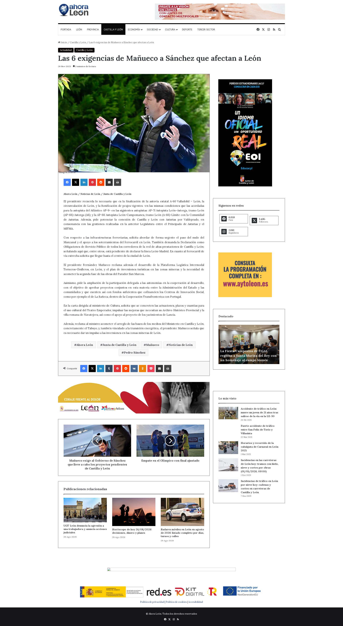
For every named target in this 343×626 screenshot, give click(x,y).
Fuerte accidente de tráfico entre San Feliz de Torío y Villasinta (258, 429)
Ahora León (85, 345)
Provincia (93, 29)
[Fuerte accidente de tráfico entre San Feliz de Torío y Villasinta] (228, 430)
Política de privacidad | (153, 602)
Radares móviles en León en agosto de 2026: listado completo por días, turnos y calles (182, 533)
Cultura (170, 29)
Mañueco (152, 345)
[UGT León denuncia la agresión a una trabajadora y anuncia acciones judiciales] (85, 510)
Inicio (63, 42)
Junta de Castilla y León (119, 345)
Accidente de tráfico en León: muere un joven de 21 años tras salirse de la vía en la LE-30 (259, 412)
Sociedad (152, 29)
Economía (134, 29)
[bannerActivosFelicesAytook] (134, 397)
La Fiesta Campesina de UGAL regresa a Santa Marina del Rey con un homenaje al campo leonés (248, 355)
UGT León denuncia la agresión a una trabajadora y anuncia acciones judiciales (85, 529)
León (79, 29)
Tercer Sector (206, 29)
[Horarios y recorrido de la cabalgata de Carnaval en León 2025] (228, 447)
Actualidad (66, 50)
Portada (66, 29)
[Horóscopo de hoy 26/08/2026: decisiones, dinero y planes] (133, 512)
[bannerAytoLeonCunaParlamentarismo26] (245, 296)
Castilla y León (113, 29)
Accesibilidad (195, 602)
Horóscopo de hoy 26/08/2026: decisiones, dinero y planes (132, 531)
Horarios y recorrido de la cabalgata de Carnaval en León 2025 (259, 446)
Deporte (187, 29)
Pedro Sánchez (134, 352)
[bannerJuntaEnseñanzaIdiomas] (245, 185)
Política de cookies (176, 602)
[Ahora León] (74, 10)
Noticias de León (181, 345)
